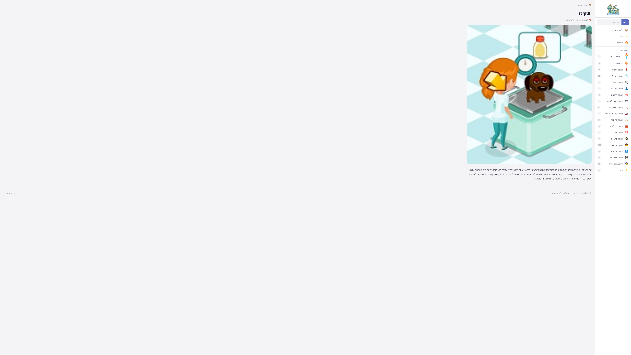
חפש (625, 22)
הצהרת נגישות (9, 193)
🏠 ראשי (588, 5)
